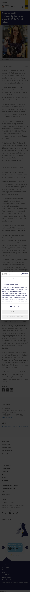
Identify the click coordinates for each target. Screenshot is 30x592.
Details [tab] (15, 278)
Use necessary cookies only (15, 316)
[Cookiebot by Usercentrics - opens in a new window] (21, 274)
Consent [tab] (5, 278)
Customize (14, 311)
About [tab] (24, 278)
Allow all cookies (15, 307)
